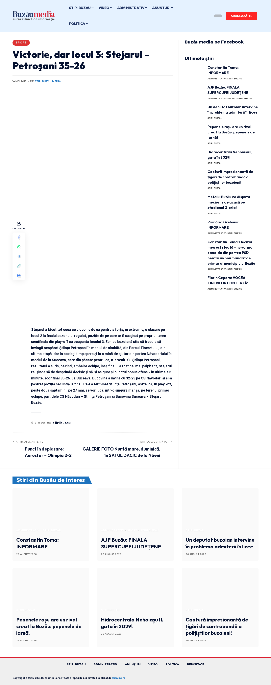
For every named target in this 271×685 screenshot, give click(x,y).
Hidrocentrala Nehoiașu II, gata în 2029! (132, 623)
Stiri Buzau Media (48, 81)
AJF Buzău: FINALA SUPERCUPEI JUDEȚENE (131, 543)
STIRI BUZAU (234, 78)
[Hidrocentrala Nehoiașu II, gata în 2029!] (195, 156)
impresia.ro (118, 677)
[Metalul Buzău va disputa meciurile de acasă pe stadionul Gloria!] (195, 201)
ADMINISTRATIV (217, 78)
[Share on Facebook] (19, 237)
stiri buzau (62, 423)
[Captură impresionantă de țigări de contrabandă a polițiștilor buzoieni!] (195, 176)
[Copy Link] (19, 265)
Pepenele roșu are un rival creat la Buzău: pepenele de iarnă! (231, 132)
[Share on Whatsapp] (19, 246)
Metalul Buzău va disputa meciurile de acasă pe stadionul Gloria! (229, 202)
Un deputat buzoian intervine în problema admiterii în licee (220, 543)
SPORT (21, 42)
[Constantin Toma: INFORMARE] (195, 72)
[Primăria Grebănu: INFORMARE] (195, 226)
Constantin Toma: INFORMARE (37, 543)
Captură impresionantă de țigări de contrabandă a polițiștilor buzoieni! (230, 177)
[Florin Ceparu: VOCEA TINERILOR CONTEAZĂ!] (195, 282)
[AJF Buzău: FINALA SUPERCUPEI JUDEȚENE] (195, 92)
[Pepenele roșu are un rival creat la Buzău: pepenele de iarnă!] (195, 131)
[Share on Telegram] (19, 256)
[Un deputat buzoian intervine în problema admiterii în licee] (195, 111)
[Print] (19, 275)
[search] (206, 16)
